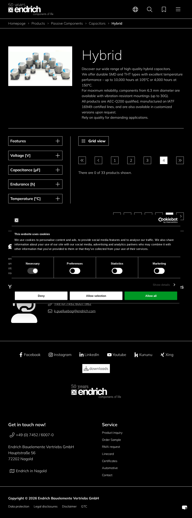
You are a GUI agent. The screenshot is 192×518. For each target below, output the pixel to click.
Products (38, 23)
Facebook (32, 354)
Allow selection (96, 295)
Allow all (151, 295)
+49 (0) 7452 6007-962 (72, 304)
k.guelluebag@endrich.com (74, 311)
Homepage (17, 23)
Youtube (119, 354)
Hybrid (117, 23)
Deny (41, 295)
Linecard (108, 454)
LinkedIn (92, 354)
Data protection (18, 506)
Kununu (145, 354)
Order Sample (111, 440)
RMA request (111, 447)
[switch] (75, 271)
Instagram (62, 354)
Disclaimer (69, 506)
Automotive (110, 468)
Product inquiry (112, 432)
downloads (98, 368)
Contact (107, 475)
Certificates (109, 461)
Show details (161, 284)
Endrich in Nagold (31, 470)
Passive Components (67, 23)
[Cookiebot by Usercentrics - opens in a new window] (161, 220)
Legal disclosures (46, 506)
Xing (169, 354)
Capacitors (97, 23)
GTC (84, 506)
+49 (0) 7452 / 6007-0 (35, 434)
